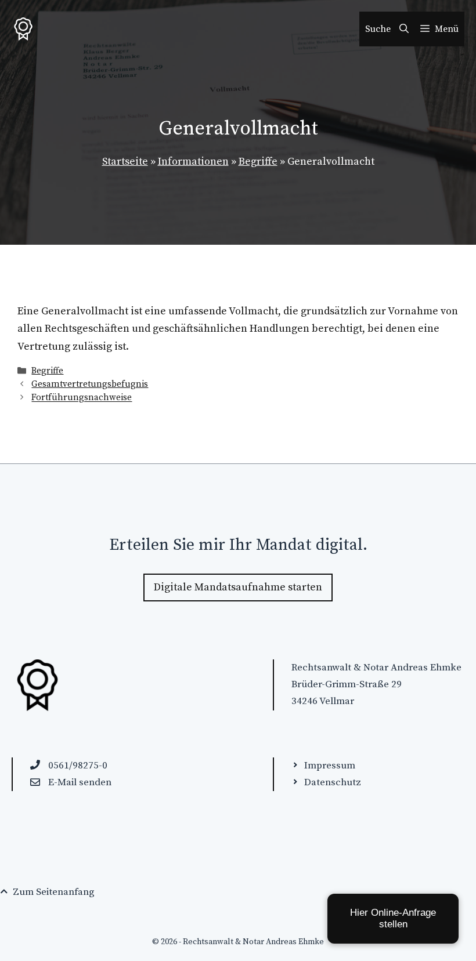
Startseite (125, 161)
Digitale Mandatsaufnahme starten (238, 587)
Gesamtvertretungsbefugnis (89, 384)
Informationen (193, 161)
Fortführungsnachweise (81, 398)
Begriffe (258, 161)
